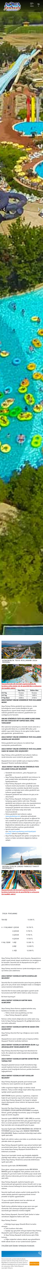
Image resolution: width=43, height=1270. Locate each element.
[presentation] (4, 209)
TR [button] (38, 4)
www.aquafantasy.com (13, 816)
